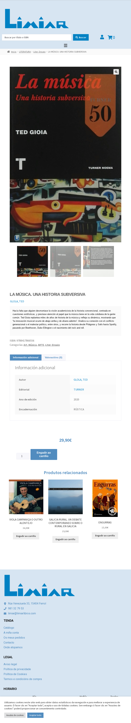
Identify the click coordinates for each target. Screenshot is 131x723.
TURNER (79, 389)
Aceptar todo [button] (35, 715)
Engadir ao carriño (44, 454)
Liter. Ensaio (39, 51)
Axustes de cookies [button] (15, 715)
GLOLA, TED (17, 301)
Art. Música (30, 344)
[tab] (26, 357)
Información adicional (25, 357)
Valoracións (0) (53, 357)
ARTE (41, 344)
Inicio (13, 51)
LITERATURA (25, 51)
